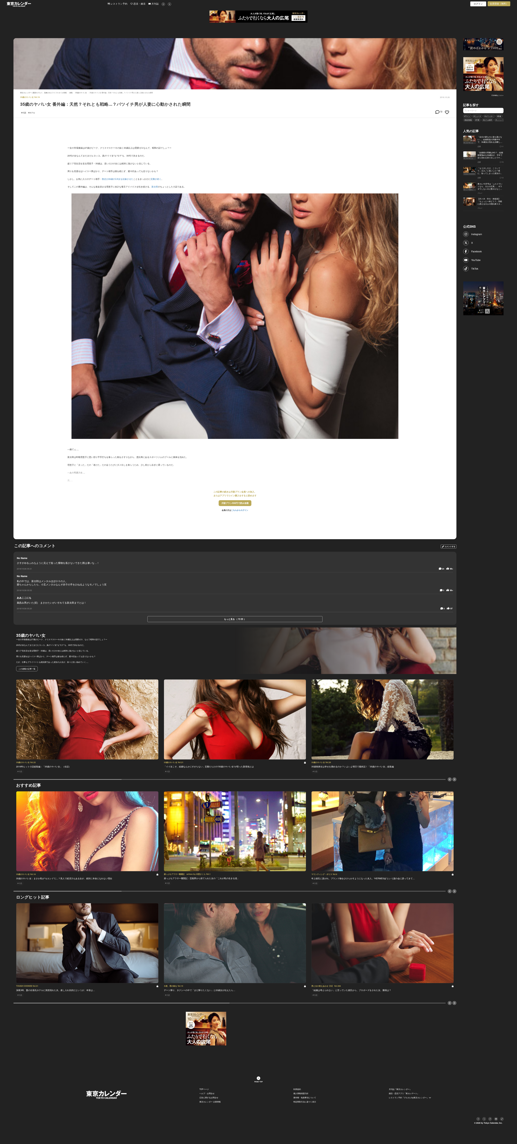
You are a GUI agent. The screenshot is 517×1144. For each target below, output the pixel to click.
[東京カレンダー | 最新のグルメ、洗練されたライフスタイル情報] (57, 4)
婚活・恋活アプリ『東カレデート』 (404, 1093)
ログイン (478, 4)
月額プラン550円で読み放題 (235, 503)
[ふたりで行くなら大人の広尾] (258, 17)
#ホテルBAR (487, 120)
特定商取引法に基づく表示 (304, 1102)
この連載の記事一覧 (26, 668)
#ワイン (467, 116)
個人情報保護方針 (300, 1093)
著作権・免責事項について (304, 1097)
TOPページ (204, 1089)
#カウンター (489, 116)
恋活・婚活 (139, 4)
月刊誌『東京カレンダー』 (400, 1089)
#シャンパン (500, 120)
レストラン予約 (118, 4)
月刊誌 (155, 4)
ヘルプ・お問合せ (206, 1093)
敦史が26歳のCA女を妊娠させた (117, 178)
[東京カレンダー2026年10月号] (206, 1028)
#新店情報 (468, 120)
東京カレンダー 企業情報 (210, 1102)
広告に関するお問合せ (208, 1097)
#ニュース (477, 116)
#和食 (499, 116)
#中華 (477, 120)
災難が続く (156, 178)
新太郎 (154, 186)
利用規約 (297, 1089)
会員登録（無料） (499, 3)
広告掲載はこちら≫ (497, 95)
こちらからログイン (239, 510)
